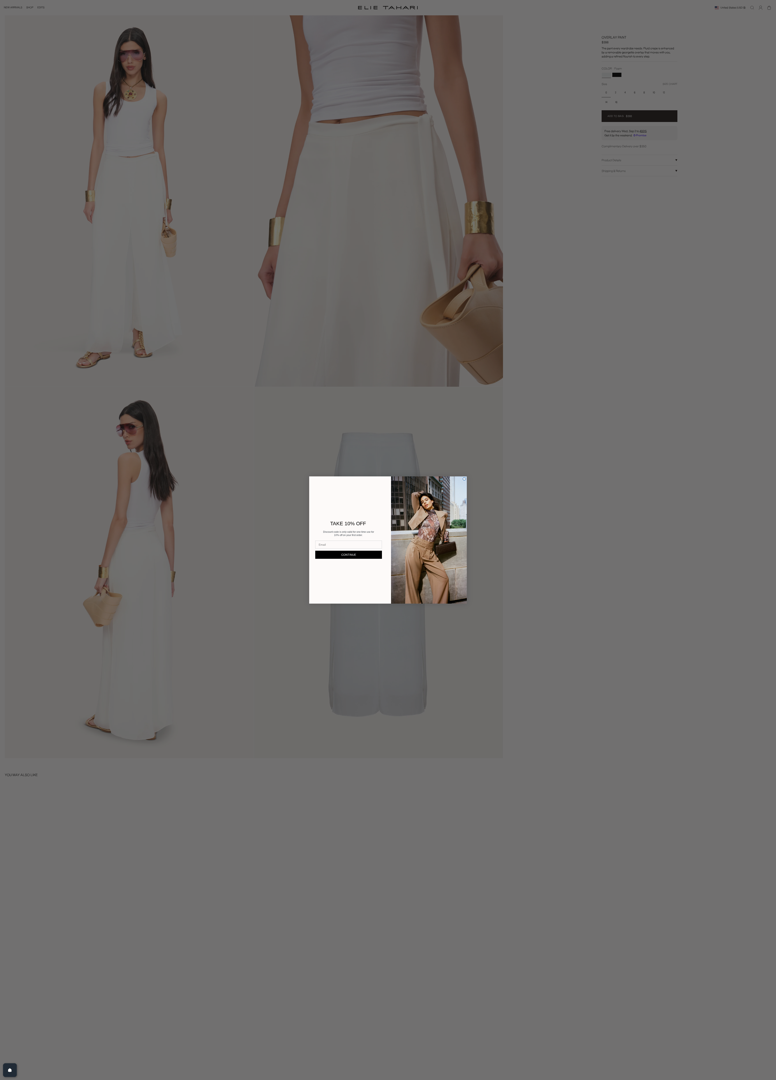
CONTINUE (348, 554)
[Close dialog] (464, 478)
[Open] (10, 1070)
